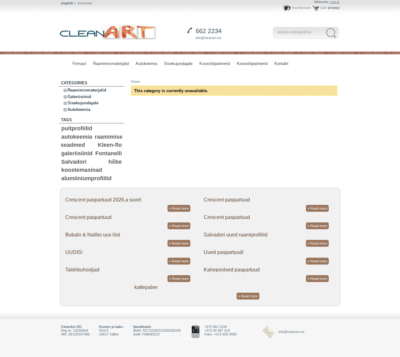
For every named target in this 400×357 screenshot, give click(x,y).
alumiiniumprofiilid (86, 178)
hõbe (115, 162)
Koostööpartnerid (214, 63)
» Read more (179, 208)
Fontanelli (108, 153)
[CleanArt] (108, 31)
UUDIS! (73, 252)
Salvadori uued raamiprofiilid (236, 234)
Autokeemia (144, 64)
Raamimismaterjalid (109, 64)
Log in (334, 2)
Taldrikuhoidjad (82, 269)
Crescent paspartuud (227, 199)
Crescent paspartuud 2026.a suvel (103, 199)
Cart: (323, 7)
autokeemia (76, 137)
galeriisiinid (76, 153)
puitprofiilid (76, 128)
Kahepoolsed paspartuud (232, 269)
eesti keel (85, 3)
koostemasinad (81, 170)
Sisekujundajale (176, 64)
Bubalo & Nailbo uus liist (92, 234)
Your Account (301, 7)
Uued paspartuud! (223, 252)
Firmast (79, 63)
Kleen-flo (110, 145)
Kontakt (281, 63)
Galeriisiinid (79, 96)
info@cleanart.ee (208, 38)
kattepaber (146, 287)
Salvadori (74, 162)
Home (135, 81)
